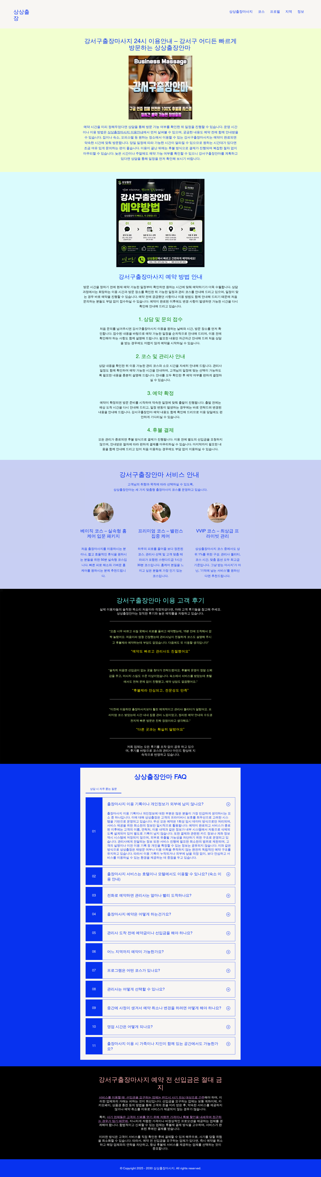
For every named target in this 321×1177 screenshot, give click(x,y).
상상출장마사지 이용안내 (125, 132)
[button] (289, 11)
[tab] (103, 789)
